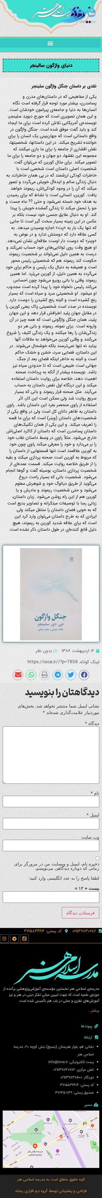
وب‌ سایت (90, 837)
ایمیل (92, 815)
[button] (50, 43)
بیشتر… (94, 1011)
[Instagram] (4, 938)
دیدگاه (92, 723)
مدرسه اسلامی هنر (31, 1179)
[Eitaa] (24, 938)
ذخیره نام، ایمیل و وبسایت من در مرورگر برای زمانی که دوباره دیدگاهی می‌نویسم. (56, 866)
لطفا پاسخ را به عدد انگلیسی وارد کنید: (64, 878)
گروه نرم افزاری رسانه (31, 1191)
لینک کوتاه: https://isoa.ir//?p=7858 (63, 662)
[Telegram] (14, 938)
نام (95, 793)
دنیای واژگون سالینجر (51, 65)
